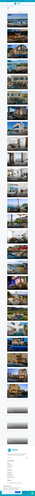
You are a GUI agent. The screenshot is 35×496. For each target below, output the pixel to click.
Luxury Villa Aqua (11, 102)
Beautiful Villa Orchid (11, 117)
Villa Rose (9, 71)
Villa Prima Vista (10, 333)
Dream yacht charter (10, 476)
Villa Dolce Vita (10, 349)
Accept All (17, 492)
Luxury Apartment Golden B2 (13, 210)
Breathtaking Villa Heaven (12, 40)
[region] (12, 489)
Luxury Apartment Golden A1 (13, 256)
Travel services (9, 473)
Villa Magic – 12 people (11, 287)
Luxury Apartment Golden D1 (13, 179)
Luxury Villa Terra (11, 86)
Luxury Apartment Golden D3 (13, 148)
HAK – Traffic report (10, 475)
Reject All (12, 492)
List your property (9, 466)
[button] (26, 1)
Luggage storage (9, 474)
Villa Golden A (10, 410)
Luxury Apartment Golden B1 (13, 225)
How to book (9, 467)
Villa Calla (9, 426)
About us (8, 462)
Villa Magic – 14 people (11, 302)
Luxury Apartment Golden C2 (13, 194)
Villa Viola (9, 441)
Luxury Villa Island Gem (12, 133)
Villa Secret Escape (11, 318)
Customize (5, 492)
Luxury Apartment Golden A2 (13, 241)
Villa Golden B (10, 395)
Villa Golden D (10, 364)
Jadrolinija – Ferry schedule (11, 477)
